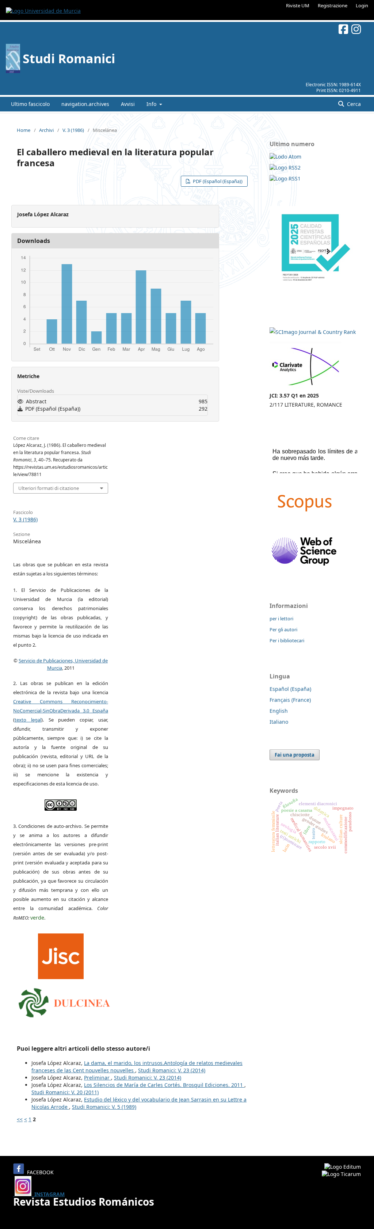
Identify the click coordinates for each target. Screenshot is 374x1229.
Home (23, 130)
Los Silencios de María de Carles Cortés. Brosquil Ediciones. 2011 (164, 1084)
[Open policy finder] (60, 954)
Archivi (46, 130)
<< (20, 1119)
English (279, 710)
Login (362, 5)
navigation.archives (85, 103)
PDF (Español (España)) (217, 181)
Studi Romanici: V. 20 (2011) (65, 1092)
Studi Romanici (69, 58)
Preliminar (97, 1077)
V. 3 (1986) (73, 130)
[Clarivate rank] (305, 386)
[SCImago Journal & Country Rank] (313, 331)
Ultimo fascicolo (30, 103)
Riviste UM (297, 5)
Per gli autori (283, 629)
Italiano (279, 721)
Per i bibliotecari (287, 640)
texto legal (28, 719)
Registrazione (332, 5)
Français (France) (290, 699)
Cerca (353, 103)
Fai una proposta (294, 755)
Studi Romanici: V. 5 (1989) (104, 1106)
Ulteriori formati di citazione (48, 488)
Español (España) (290, 688)
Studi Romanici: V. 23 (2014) (171, 1070)
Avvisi (128, 103)
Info (152, 103)
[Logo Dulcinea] (64, 1001)
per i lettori (281, 618)
